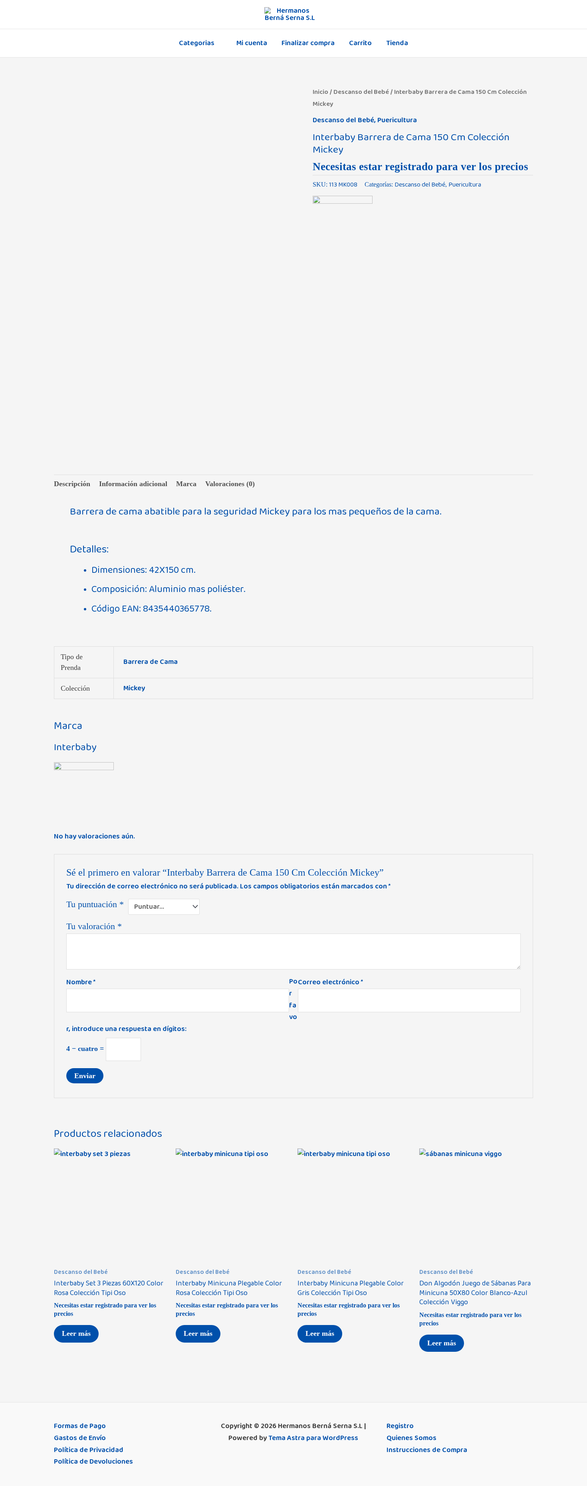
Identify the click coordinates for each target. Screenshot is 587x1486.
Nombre (80, 982)
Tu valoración (94, 926)
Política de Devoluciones (93, 1461)
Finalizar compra (308, 43)
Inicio (320, 92)
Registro (400, 1426)
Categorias (196, 43)
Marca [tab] (186, 484)
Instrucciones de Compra (427, 1450)
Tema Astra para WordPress (313, 1438)
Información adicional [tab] (133, 484)
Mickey (134, 688)
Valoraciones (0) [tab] (230, 484)
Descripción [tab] (72, 484)
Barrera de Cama (150, 662)
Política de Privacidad (88, 1450)
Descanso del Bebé (361, 92)
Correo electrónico (330, 982)
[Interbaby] (343, 225)
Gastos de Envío (80, 1438)
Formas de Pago (80, 1426)
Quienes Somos (411, 1438)
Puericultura (397, 120)
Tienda (397, 43)
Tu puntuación (95, 904)
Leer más (76, 1333)
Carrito (360, 43)
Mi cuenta (251, 43)
